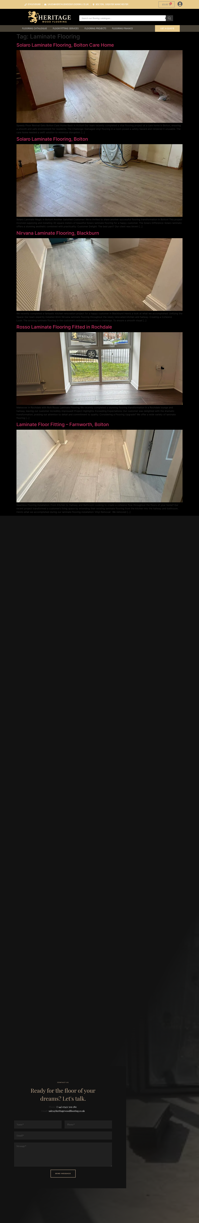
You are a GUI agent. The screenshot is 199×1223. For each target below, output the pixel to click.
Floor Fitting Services (66, 28)
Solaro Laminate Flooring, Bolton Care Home (65, 45)
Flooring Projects (95, 28)
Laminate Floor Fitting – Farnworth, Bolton (62, 424)
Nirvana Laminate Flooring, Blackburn (57, 233)
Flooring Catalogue (34, 28)
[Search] (169, 18)
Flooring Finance (122, 28)
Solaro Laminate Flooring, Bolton (52, 139)
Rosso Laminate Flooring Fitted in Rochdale (64, 327)
